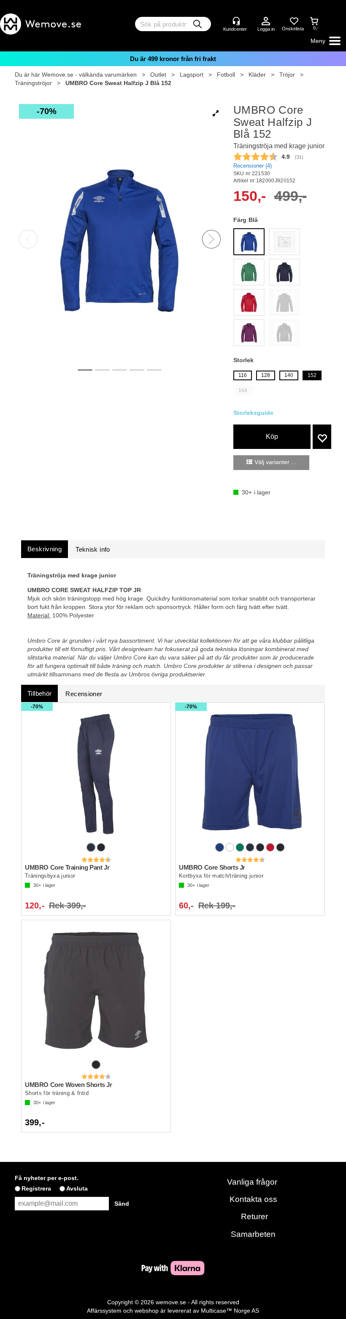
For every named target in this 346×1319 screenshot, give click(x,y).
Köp (272, 436)
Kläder (257, 74)
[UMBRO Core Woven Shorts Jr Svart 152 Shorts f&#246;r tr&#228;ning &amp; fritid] (96, 991)
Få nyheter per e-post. (46, 1178)
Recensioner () (252, 166)
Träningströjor (33, 83)
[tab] (44, 549)
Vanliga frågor (252, 1181)
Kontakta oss (253, 1199)
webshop (147, 1310)
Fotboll (226, 74)
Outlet (158, 74)
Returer (254, 1216)
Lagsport (191, 74)
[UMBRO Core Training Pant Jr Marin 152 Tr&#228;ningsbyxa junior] (96, 773)
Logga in (265, 21)
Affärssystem (104, 1310)
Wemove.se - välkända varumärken (89, 74)
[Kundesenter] (236, 21)
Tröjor (287, 74)
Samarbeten (253, 1234)
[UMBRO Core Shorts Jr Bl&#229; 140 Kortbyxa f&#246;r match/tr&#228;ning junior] (250, 773)
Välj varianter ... (275, 462)
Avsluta (77, 1188)
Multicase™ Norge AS (230, 1310)
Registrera (36, 1188)
